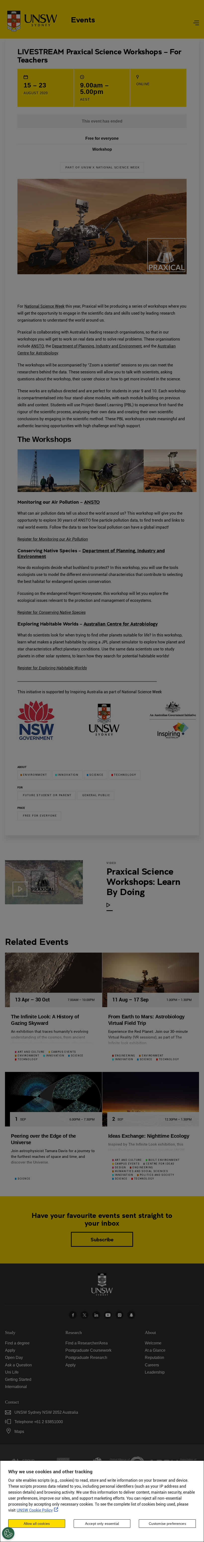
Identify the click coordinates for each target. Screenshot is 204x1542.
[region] (102, 1501)
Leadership (155, 1372)
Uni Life (12, 1372)
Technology (125, 774)
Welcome (153, 1343)
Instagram (119, 1315)
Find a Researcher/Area (86, 1343)
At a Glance (155, 1350)
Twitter (84, 1315)
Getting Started (18, 1379)
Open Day (14, 1357)
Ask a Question (18, 1365)
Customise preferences (167, 1524)
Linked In (96, 1315)
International (16, 1387)
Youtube (108, 1315)
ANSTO (37, 346)
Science (96, 774)
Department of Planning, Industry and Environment (97, 346)
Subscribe (102, 1239)
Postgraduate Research (86, 1357)
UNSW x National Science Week (110, 167)
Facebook (73, 1315)
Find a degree (17, 1343)
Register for (52, 539)
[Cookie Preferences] (8, 1533)
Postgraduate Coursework (88, 1350)
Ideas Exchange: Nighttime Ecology (148, 1136)
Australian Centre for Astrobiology (121, 624)
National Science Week (44, 306)
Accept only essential (102, 1524)
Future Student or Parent (47, 795)
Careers (152, 1365)
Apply (10, 1350)
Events (83, 19)
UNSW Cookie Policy (35, 1510)
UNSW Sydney (131, 1315)
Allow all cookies (37, 1524)
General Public (96, 795)
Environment (35, 774)
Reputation (154, 1357)
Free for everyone (40, 815)
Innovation (68, 774)
